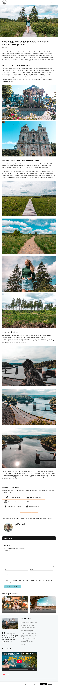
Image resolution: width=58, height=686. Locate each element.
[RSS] (10, 648)
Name (6, 569)
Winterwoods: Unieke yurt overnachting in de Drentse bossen (15, 610)
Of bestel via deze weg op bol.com (29, 512)
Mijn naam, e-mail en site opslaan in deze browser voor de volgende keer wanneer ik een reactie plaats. (29, 581)
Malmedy (32, 518)
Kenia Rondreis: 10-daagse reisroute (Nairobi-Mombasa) (43, 610)
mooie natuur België (41, 518)
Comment (7, 550)
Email (31, 569)
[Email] (8, 648)
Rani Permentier (20, 524)
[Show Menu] (55, 2)
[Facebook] (2, 648)
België (5, 47)
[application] (19, 661)
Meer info (50, 684)
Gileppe (22, 518)
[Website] (15, 526)
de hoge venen (15, 518)
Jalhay (27, 518)
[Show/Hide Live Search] (51, 2)
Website (6, 575)
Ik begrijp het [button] (44, 684)
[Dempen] (33, 669)
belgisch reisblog (7, 518)
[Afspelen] (4, 669)
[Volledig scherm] (35, 669)
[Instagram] (5, 648)
